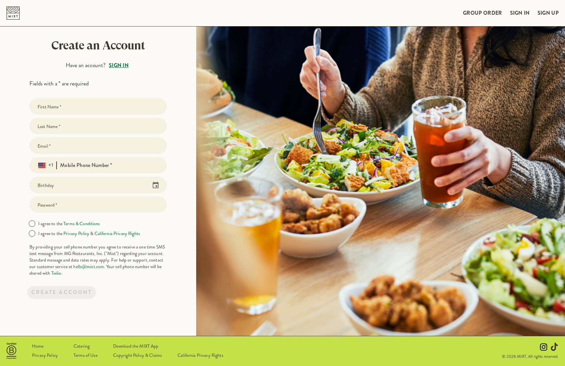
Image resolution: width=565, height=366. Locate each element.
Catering (82, 346)
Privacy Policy (76, 233)
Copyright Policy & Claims (137, 355)
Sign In (118, 65)
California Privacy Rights (117, 233)
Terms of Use (85, 355)
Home (38, 346)
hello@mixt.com (88, 266)
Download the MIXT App (136, 346)
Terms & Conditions (81, 223)
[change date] (154, 185)
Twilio (56, 273)
